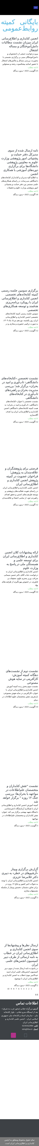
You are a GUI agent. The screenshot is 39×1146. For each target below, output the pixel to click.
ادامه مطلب (33, 67)
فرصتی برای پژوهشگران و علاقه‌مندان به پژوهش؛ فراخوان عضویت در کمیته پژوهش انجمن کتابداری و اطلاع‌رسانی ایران (21, 476)
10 (8, 989)
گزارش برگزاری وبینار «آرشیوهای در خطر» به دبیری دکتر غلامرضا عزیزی (20, 873)
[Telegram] (25, 1035)
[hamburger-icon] (36, 7)
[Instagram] (13, 1035)
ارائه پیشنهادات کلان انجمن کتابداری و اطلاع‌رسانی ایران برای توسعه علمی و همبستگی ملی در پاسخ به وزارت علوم (20, 560)
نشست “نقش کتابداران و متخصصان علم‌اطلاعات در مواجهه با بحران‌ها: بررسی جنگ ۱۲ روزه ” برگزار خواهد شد (20, 793)
